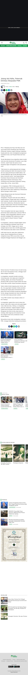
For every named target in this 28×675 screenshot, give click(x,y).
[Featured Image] (14, 113)
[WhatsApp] (7, 90)
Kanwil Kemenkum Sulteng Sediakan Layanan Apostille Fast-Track (6, 406)
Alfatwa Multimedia (14, 672)
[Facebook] (2, 90)
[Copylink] (11, 90)
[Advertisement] (14, 14)
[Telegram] (9, 90)
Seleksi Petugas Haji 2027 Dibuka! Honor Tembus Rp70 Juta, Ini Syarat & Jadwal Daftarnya (18, 406)
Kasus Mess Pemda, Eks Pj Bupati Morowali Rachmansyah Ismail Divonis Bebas (17, 600)
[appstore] (10, 667)
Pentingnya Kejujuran (18, 462)
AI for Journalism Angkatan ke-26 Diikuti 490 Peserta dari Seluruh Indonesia (20, 341)
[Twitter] (4, 90)
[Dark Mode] (24, 43)
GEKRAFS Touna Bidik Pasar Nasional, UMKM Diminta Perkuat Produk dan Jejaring (17, 512)
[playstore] (17, 667)
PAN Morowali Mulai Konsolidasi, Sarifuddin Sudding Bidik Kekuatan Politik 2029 (17, 521)
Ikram (10, 86)
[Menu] (2, 43)
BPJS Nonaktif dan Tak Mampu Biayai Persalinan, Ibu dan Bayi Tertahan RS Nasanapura (17, 608)
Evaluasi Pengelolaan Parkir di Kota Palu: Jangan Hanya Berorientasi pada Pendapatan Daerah (6, 342)
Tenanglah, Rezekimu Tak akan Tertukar (6, 463)
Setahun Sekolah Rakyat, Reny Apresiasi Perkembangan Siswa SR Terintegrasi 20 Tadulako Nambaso (7, 357)
